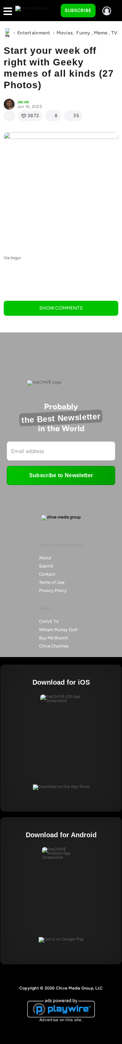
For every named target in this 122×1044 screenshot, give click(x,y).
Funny (83, 33)
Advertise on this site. (61, 1019)
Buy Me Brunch (53, 637)
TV (114, 33)
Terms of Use (51, 582)
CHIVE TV (49, 621)
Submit (46, 565)
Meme (101, 33)
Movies (65, 33)
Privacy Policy (53, 590)
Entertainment (33, 33)
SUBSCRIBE (78, 10)
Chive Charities (53, 646)
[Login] (107, 10)
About (45, 557)
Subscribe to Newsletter (61, 475)
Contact (47, 574)
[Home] (7, 33)
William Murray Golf (58, 629)
